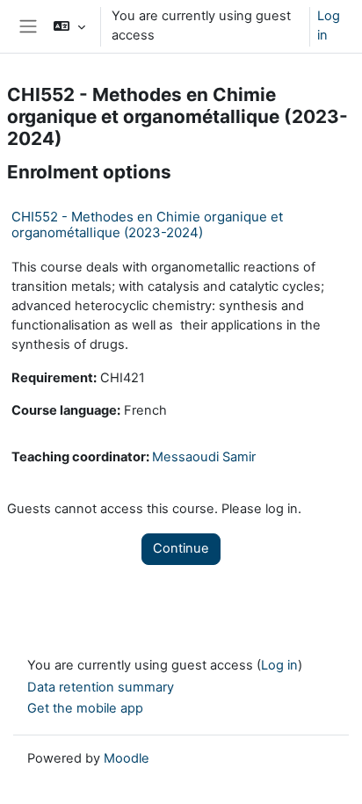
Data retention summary (100, 687)
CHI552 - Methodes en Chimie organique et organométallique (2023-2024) (147, 224)
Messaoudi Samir (204, 457)
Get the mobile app (85, 708)
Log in (328, 25)
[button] (69, 26)
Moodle (126, 758)
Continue (181, 548)
